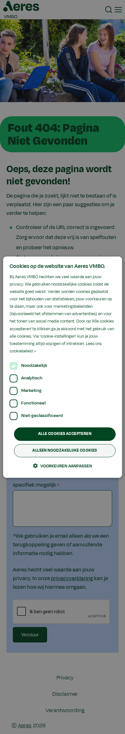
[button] (62, 466)
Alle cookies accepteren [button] (64, 434)
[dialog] (62, 367)
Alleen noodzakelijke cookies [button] (64, 450)
